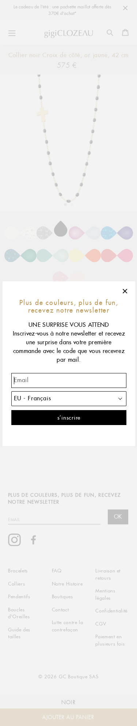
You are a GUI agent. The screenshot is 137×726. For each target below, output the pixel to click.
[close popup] (125, 291)
